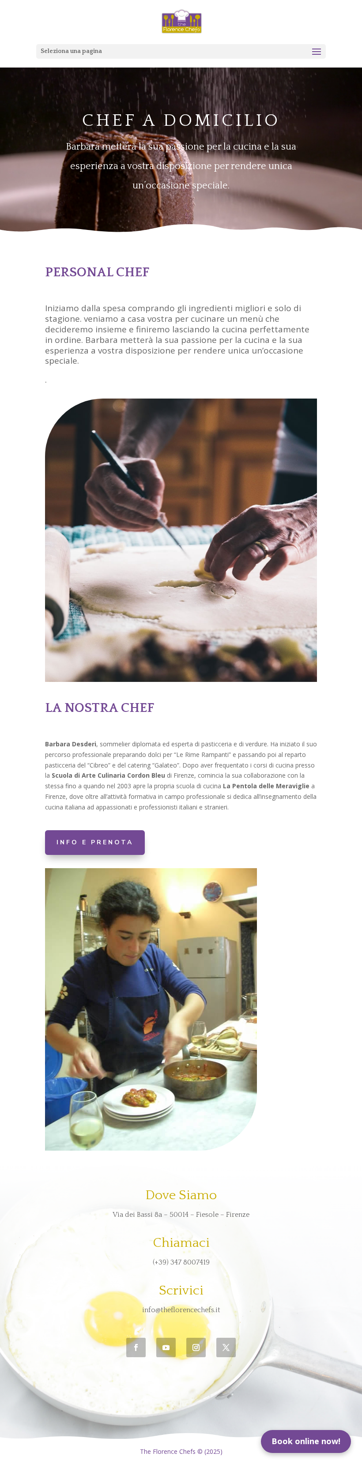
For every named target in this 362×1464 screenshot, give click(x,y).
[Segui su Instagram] (196, 1347)
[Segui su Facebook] (136, 1347)
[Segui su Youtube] (166, 1347)
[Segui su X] (226, 1347)
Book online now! (306, 1441)
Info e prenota (95, 842)
